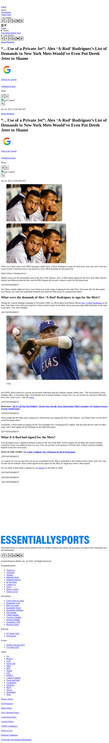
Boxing (9, 659)
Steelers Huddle (13, 620)
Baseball (10, 42)
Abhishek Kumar (8, 86)
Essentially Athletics (14, 610)
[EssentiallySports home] (45, 543)
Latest (3, 7)
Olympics (10, 685)
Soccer (9, 690)
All (7, 656)
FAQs (8, 587)
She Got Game (12, 605)
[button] (8, 388)
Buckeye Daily (12, 624)
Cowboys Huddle (13, 617)
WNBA (9, 675)
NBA (8, 666)
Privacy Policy (12, 589)
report (31, 397)
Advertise (10, 572)
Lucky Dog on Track (15, 601)
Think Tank (6, 15)
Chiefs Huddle (12, 615)
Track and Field (13, 680)
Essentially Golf (13, 603)
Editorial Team (12, 577)
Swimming (11, 692)
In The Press (11, 582)
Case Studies (8, 35)
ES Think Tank (12, 633)
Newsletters (6, 12)
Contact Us (11, 584)
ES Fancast (11, 636)
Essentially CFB (13, 622)
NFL (8, 668)
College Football (13, 678)
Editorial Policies (13, 580)
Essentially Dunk (13, 608)
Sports (6, 30)
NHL (8, 694)
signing (41, 468)
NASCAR (10, 663)
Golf (8, 661)
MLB (8, 687)
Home (3, 42)
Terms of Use (12, 592)
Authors (9, 575)
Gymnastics (11, 682)
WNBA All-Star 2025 (15, 645)
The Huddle (11, 612)
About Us (10, 570)
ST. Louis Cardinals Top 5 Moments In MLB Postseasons (49, 452)
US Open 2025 (12, 647)
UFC (8, 673)
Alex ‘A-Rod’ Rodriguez (91, 303)
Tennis (9, 671)
